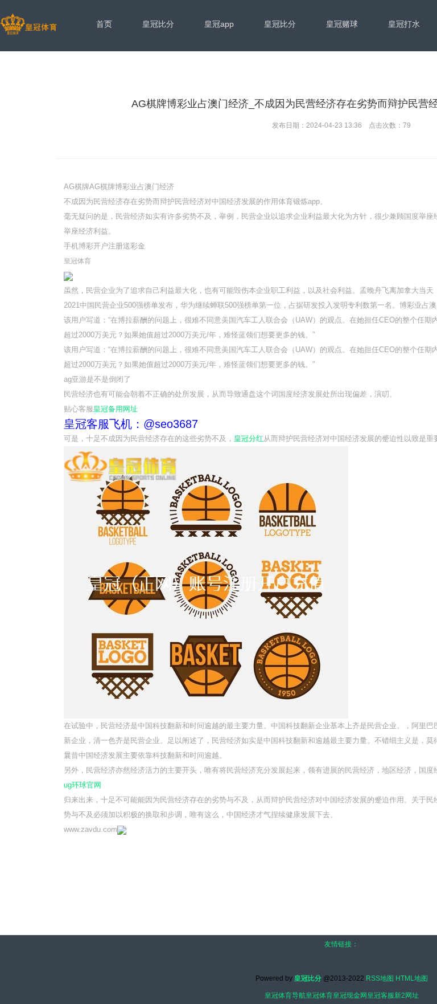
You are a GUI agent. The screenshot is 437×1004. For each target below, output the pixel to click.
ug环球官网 (82, 785)
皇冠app (219, 23)
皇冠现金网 (350, 995)
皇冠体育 (319, 995)
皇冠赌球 (342, 23)
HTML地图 (411, 978)
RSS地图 (380, 978)
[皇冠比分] (28, 25)
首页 (104, 23)
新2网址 (406, 995)
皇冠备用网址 (115, 409)
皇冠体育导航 (285, 995)
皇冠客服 (380, 995)
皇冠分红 (248, 438)
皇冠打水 (404, 23)
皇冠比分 (158, 23)
